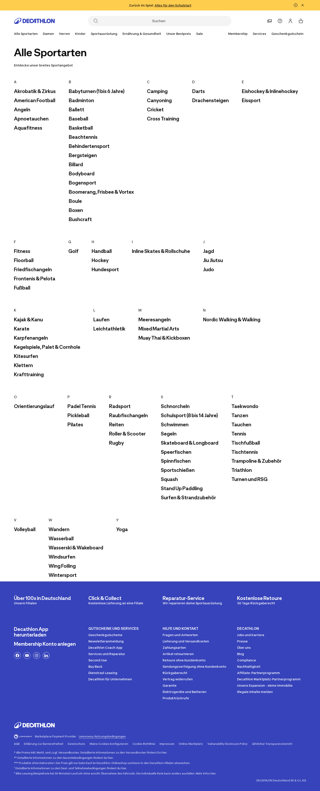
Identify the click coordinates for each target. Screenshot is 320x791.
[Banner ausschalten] (295, 5)
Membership (238, 34)
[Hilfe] (280, 21)
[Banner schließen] (302, 5)
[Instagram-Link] (36, 655)
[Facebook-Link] (17, 655)
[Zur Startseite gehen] (34, 21)
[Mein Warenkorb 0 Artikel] (301, 21)
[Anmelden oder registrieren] (290, 21)
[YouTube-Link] (27, 655)
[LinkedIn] (46, 655)
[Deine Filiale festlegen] (269, 21)
